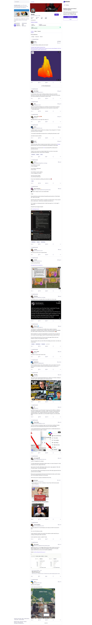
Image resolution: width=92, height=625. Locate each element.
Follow (56, 14)
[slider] (40, 514)
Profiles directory (26, 618)
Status (23, 618)
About (20, 618)
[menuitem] (40, 502)
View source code (20, 622)
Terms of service (21, 619)
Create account (70, 16)
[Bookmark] (53, 82)
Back (33, 1)
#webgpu (32, 36)
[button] (40, 502)
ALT (50, 239)
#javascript (37, 36)
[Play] (33, 516)
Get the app (21, 621)
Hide (49, 211)
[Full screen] (47, 516)
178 (31, 18)
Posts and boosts (34, 34)
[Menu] (60, 15)
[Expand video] (45, 516)
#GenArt (41, 36)
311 (36, 18)
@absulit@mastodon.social (35, 15)
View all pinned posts (46, 85)
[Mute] (35, 516)
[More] (60, 82)
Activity (32, 31)
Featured (39, 31)
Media (35, 31)
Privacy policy (16, 619)
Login (70, 19)
